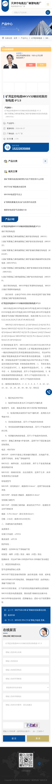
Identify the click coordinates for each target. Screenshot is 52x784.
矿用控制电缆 (36, 38)
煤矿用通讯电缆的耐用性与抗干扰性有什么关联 (24, 179)
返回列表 (11, 615)
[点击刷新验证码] (32, 725)
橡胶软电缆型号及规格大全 (15, 210)
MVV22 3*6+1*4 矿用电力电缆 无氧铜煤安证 (33, 620)
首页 (15, 38)
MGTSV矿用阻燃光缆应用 (15, 187)
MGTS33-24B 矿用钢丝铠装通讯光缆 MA (32, 610)
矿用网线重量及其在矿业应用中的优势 (20, 202)
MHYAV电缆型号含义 (13, 194)
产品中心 (24, 38)
